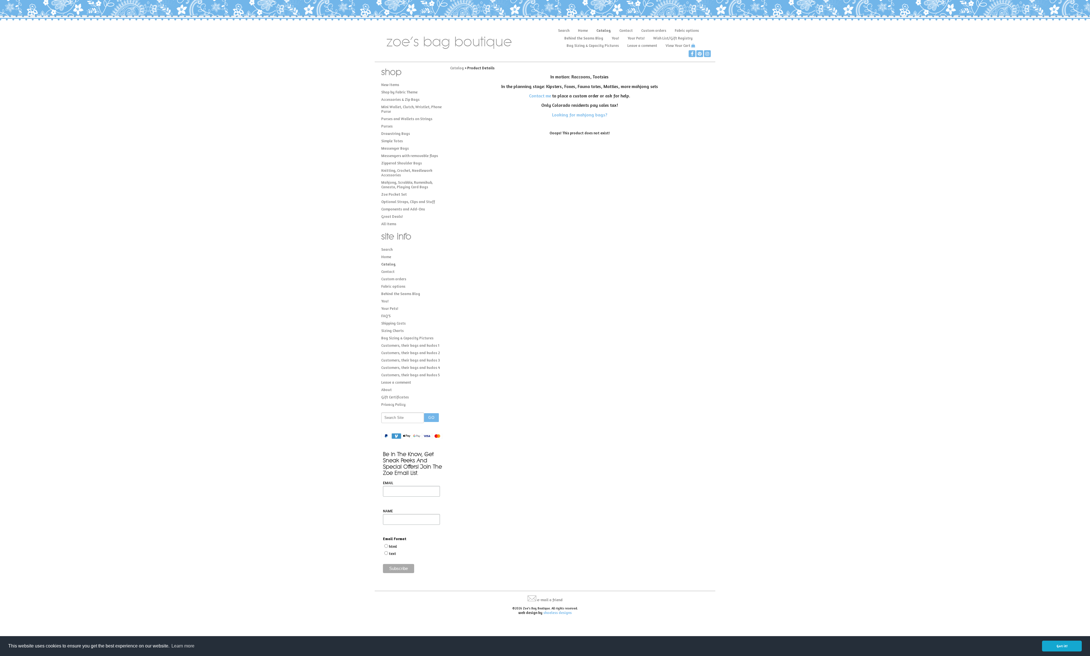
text (392, 553)
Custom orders (653, 30)
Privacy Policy (393, 404)
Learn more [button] (182, 646)
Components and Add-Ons (403, 209)
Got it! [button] (1062, 646)
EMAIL (388, 482)
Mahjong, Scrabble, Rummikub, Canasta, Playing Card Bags (407, 184)
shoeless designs (557, 612)
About (386, 389)
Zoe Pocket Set (394, 194)
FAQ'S (386, 316)
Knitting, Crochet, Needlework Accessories (406, 172)
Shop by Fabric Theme (399, 92)
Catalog (603, 30)
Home (583, 30)
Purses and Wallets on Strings (406, 118)
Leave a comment (642, 45)
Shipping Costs (393, 323)
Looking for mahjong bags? (579, 115)
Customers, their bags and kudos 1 (410, 345)
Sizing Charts (392, 330)
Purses (387, 126)
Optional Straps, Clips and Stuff (408, 201)
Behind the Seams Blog (583, 38)
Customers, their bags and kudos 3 (410, 360)
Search (563, 30)
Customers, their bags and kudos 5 (410, 375)
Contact (626, 30)
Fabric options (687, 30)
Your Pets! (636, 38)
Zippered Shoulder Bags (401, 163)
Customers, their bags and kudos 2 (410, 352)
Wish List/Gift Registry (673, 38)
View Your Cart (678, 45)
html (393, 546)
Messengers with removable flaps (409, 155)
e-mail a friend (550, 599)
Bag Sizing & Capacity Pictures (593, 45)
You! (615, 38)
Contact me (540, 96)
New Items (390, 84)
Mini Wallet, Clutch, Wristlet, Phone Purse (411, 109)
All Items (388, 224)
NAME (388, 511)
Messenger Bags (395, 148)
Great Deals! (392, 216)
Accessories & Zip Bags (400, 99)
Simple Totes (392, 141)
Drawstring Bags (395, 133)
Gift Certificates (395, 397)
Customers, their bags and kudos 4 (410, 367)
